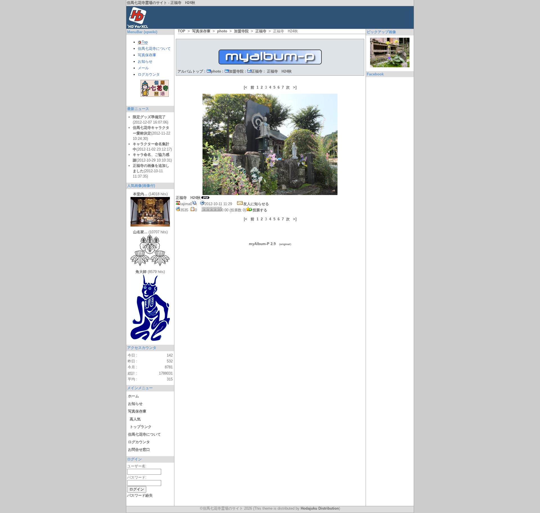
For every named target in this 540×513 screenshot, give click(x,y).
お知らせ (145, 61)
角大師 (141, 272)
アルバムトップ (190, 71)
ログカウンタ (149, 74)
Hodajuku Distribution (320, 508)
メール (143, 68)
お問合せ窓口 (139, 449)
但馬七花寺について (154, 48)
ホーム (133, 396)
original (285, 244)
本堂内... (140, 194)
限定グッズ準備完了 (149, 117)
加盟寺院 (241, 31)
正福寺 (260, 31)
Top (145, 42)
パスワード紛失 (140, 495)
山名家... (140, 232)
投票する (260, 210)
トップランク (141, 427)
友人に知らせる (256, 204)
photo (222, 31)
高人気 (135, 419)
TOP (181, 31)
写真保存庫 (201, 31)
